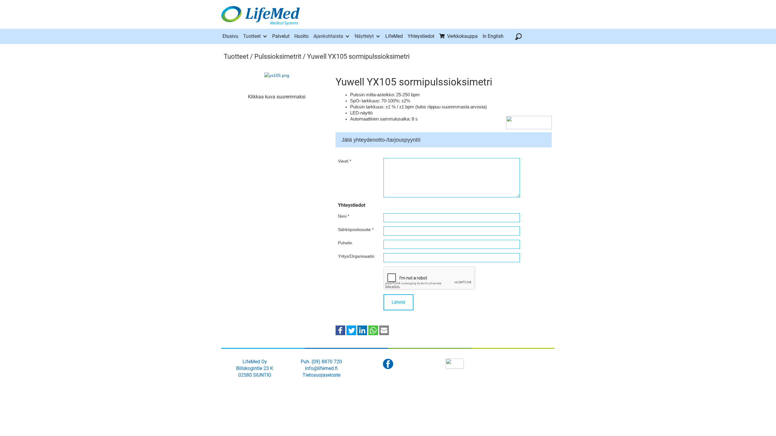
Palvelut (280, 36)
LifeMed (394, 36)
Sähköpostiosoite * (355, 229)
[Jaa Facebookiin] (340, 330)
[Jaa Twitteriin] (351, 330)
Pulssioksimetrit (277, 56)
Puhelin (345, 242)
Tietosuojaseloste (321, 375)
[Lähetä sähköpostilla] (384, 330)
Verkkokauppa (462, 36)
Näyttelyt (364, 36)
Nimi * (343, 216)
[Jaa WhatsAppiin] (373, 330)
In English (493, 36)
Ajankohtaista (328, 36)
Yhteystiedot (421, 36)
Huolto (301, 36)
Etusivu (230, 36)
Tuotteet (252, 36)
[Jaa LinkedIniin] (362, 330)
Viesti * (344, 161)
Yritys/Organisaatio (356, 256)
